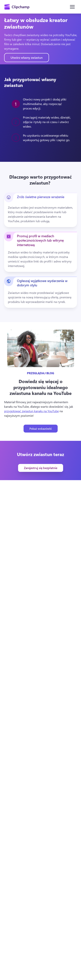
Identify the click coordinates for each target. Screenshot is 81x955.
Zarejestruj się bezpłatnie (40, 468)
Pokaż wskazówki (40, 428)
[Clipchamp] (17, 7)
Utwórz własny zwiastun (27, 57)
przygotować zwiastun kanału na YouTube (31, 411)
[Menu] (72, 6)
